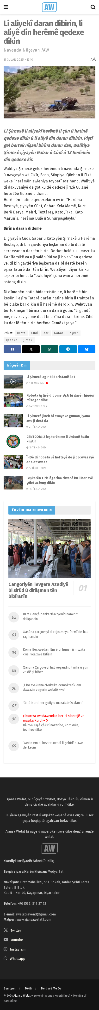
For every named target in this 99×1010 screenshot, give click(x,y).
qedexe (11, 340)
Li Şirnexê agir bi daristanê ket (50, 377)
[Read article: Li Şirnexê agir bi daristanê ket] (13, 381)
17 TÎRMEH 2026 (37, 468)
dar (46, 333)
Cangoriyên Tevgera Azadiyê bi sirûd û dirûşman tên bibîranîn (38, 590)
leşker (73, 333)
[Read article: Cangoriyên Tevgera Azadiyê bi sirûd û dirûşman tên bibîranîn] (49, 548)
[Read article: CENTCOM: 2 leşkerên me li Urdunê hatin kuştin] (13, 441)
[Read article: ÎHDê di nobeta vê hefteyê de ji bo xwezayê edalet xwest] (13, 462)
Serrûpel (10, 988)
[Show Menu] (6, 7)
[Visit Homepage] (49, 7)
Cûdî (34, 333)
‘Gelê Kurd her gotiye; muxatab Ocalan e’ (53, 703)
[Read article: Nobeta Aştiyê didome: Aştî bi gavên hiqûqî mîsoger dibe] (13, 400)
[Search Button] (93, 7)
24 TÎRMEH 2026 (38, 406)
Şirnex (27, 340)
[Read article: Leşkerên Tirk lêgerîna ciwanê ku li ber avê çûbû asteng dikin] (13, 482)
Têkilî (28, 988)
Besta (21, 333)
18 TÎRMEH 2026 (37, 447)
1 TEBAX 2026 (36, 383)
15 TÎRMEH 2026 (37, 489)
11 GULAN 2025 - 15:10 (18, 59)
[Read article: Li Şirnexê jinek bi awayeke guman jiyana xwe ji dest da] (13, 420)
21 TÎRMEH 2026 (37, 426)
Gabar (58, 333)
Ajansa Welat (22, 995)
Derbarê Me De (51, 988)
